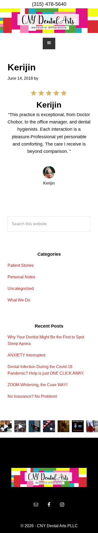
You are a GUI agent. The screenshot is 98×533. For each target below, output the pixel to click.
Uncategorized (21, 288)
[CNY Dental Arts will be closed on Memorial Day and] (63, 426)
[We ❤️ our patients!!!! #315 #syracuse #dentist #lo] (6, 426)
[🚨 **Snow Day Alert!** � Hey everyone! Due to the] (92, 426)
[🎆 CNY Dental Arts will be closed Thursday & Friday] (49, 426)
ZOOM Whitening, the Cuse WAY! (37, 385)
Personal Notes (21, 277)
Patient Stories (21, 265)
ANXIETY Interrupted (26, 355)
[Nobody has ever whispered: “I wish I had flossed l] (34, 426)
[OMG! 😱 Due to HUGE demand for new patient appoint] (78, 426)
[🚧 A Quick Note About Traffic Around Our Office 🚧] (20, 426)
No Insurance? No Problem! (32, 396)
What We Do (19, 300)
